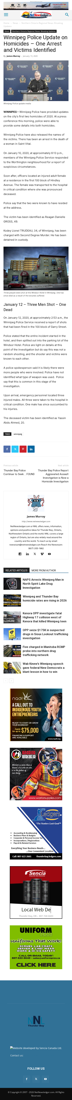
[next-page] (11, 681)
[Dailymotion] (21, 554)
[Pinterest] (23, 449)
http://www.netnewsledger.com (36, 521)
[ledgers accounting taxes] (36, 833)
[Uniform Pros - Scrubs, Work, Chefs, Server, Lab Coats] (36, 947)
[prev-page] (5, 681)
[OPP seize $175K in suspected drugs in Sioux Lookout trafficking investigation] (12, 634)
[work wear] (36, 774)
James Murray (13, 56)
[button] (6, 14)
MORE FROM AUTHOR (44, 570)
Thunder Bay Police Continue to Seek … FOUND (19, 472)
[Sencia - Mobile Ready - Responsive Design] (36, 892)
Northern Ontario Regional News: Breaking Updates (34, 31)
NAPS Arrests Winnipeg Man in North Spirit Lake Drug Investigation (43, 583)
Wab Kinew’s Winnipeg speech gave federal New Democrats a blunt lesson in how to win (43, 667)
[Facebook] (6, 449)
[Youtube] (51, 554)
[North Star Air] (36, 6)
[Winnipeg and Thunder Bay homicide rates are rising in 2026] (12, 600)
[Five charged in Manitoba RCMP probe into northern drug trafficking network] (12, 651)
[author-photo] (36, 511)
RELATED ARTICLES (16, 570)
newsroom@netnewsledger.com (43, 1055)
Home (6, 23)
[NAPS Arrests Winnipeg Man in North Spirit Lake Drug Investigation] (12, 584)
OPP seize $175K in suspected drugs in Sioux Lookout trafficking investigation (45, 634)
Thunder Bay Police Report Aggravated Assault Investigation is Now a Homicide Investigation (53, 476)
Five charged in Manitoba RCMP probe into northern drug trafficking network (44, 651)
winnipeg (18, 434)
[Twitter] (15, 449)
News (15, 23)
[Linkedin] (31, 449)
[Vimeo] (43, 554)
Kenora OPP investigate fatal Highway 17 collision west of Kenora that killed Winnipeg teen (44, 617)
